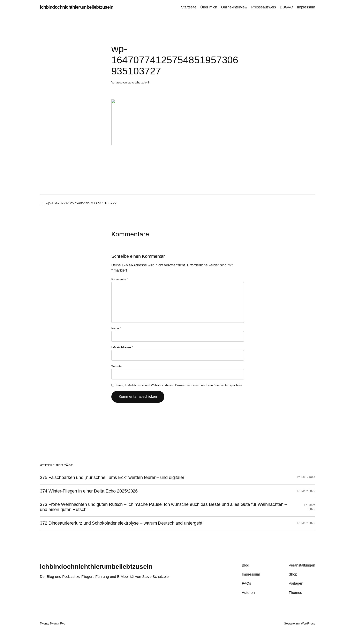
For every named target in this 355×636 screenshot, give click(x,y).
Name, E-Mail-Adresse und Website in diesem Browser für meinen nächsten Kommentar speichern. (179, 385)
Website (116, 366)
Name (116, 328)
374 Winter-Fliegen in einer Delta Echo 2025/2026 (89, 491)
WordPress (308, 623)
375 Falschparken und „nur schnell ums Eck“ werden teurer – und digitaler (112, 477)
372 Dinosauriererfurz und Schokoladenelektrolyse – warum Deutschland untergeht (121, 523)
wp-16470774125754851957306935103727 (81, 203)
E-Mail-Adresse (122, 347)
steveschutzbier (138, 82)
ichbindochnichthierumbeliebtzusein (76, 7)
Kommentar (119, 279)
